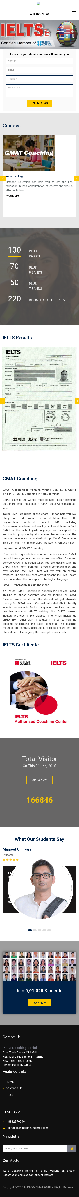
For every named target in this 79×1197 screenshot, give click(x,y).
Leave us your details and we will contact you (39, 54)
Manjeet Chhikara (17, 849)
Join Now (39, 1002)
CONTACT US (14, 1088)
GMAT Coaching (14, 176)
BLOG (9, 1095)
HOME (10, 1082)
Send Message (39, 103)
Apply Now (39, 779)
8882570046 (40, 14)
